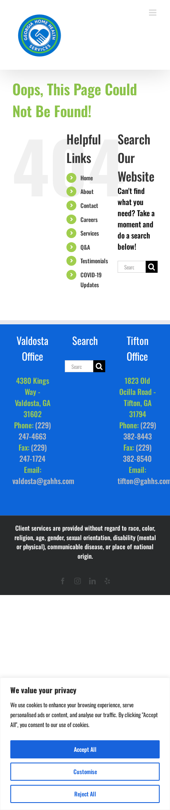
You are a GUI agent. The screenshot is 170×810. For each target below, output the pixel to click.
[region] (85, 744)
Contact (89, 205)
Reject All (85, 793)
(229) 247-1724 (33, 453)
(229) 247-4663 (35, 431)
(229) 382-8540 (137, 453)
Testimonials (94, 260)
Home (86, 177)
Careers (89, 219)
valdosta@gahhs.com (43, 480)
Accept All (85, 749)
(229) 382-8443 (139, 431)
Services (89, 233)
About (87, 191)
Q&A (85, 247)
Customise (85, 771)
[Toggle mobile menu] (153, 12)
